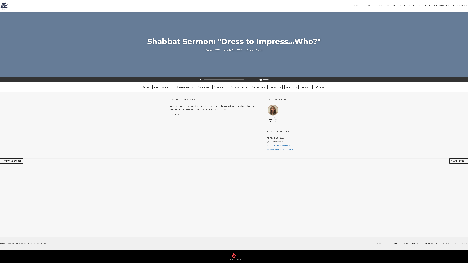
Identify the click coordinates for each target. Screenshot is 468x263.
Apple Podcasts (164, 87)
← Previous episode (11, 161)
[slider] (266, 79)
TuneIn (308, 87)
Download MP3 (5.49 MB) (281, 150)
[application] (234, 79)
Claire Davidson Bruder (273, 119)
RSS (147, 87)
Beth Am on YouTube (443, 6)
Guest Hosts (404, 6)
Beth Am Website (421, 6)
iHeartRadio (260, 87)
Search (391, 6)
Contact (380, 6)
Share (322, 87)
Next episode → (458, 161)
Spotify (277, 87)
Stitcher (293, 87)
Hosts (370, 6)
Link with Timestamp (280, 146)
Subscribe (462, 6)
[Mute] (260, 80)
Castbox (204, 87)
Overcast (221, 87)
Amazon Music (186, 87)
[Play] (200, 80)
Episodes (359, 6)
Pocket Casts (240, 87)
